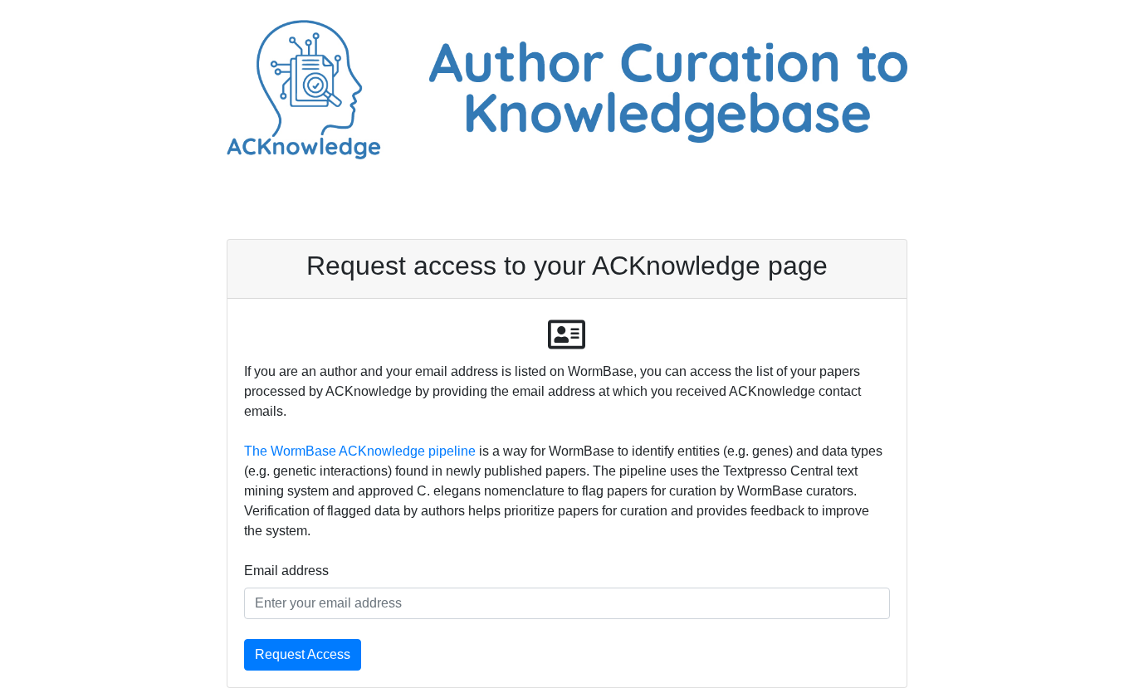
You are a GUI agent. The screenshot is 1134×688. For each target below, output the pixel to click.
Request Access (302, 654)
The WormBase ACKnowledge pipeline (360, 451)
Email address (286, 571)
